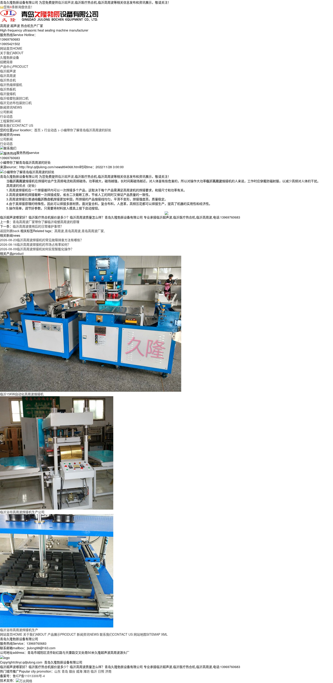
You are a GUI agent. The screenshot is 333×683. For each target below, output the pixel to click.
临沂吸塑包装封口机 (14, 98)
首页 (37, 130)
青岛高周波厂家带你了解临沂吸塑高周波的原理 (46, 221)
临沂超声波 (66, 2)
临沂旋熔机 (8, 93)
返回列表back (9, 230)
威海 (79, 671)
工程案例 (10, 121)
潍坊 (86, 671)
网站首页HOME (11, 634)
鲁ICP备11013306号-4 (29, 675)
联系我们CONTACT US (116, 634)
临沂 (94, 671)
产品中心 (14, 66)
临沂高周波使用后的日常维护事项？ (38, 226)
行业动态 (6, 116)
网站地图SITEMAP (147, 634)
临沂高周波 (8, 75)
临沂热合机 (8, 80)
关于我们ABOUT (35, 634)
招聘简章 (6, 62)
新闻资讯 (11, 107)
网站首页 (11, 48)
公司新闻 (6, 111)
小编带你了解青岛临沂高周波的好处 (85, 130)
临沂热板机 (8, 89)
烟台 (72, 671)
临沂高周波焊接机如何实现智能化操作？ (37, 249)
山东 (57, 671)
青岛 (65, 671)
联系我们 (16, 125)
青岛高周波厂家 (93, 230)
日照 (101, 671)
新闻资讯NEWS (88, 634)
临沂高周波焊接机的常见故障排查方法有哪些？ (41, 240)
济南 (108, 671)
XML (164, 634)
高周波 (59, 230)
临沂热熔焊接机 (11, 84)
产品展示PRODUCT (62, 634)
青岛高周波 (73, 230)
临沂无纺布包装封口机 (16, 102)
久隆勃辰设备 (9, 57)
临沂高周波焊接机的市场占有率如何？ (35, 244)
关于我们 (12, 53)
